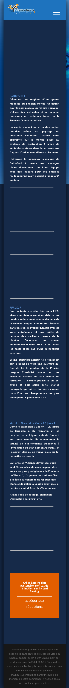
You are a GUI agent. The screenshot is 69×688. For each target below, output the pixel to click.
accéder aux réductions (34, 604)
